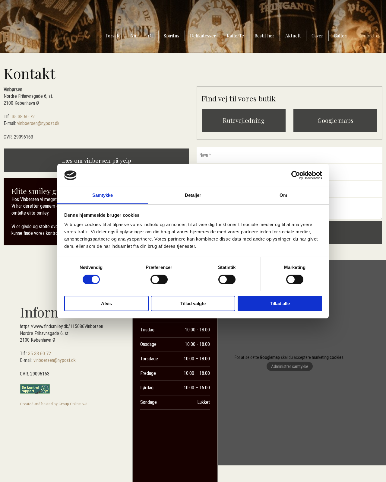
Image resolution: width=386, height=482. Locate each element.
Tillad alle (280, 303)
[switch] (159, 279)
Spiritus (171, 36)
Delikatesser (203, 36)
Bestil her (264, 36)
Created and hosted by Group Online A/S (53, 403)
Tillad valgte (193, 303)
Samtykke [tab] (102, 195)
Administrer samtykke (289, 366)
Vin (134, 36)
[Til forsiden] (48, 28)
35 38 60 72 (23, 117)
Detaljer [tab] (193, 195)
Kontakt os (369, 36)
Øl (150, 36)
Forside (113, 36)
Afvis (106, 303)
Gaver (317, 36)
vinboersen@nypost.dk (38, 123)
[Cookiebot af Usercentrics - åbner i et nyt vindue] (295, 175)
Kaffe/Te (235, 36)
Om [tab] (283, 195)
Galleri (340, 36)
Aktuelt (293, 36)
